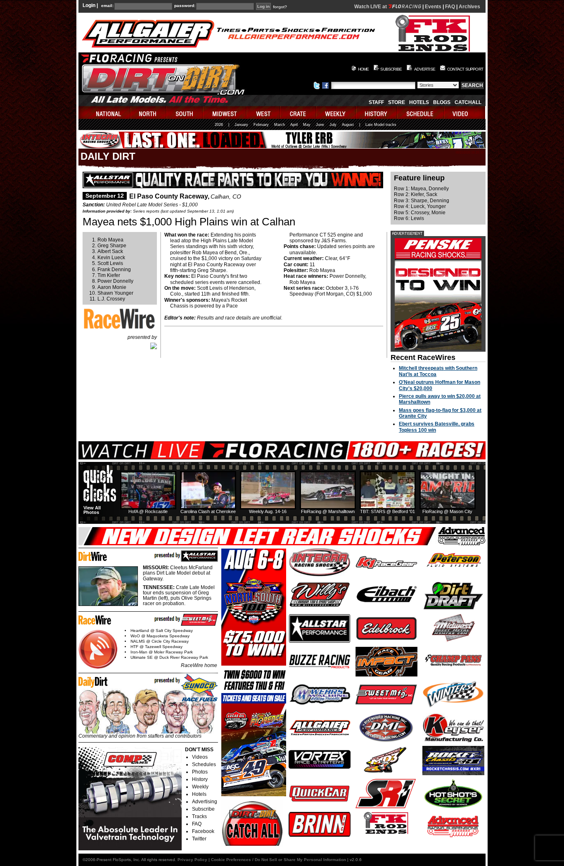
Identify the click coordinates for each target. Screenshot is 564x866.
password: (184, 6)
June (320, 125)
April (294, 125)
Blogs (441, 102)
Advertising (204, 801)
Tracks (199, 816)
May (306, 125)
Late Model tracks (380, 125)
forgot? (280, 7)
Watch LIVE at (371, 6)
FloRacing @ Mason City (447, 511)
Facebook (203, 831)
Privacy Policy (192, 859)
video (464, 112)
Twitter (199, 839)
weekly (336, 112)
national (104, 112)
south (185, 112)
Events (433, 6)
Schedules (204, 764)
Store (396, 102)
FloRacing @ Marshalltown (328, 511)
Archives (469, 6)
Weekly (200, 787)
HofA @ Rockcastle (148, 511)
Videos (200, 757)
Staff (376, 102)
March (279, 125)
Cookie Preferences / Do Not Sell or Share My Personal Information (278, 859)
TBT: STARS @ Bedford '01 (387, 511)
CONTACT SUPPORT (465, 69)
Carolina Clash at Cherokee (208, 511)
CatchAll (468, 102)
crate (298, 112)
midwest (225, 112)
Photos (200, 772)
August (348, 125)
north (149, 112)
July (333, 125)
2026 (219, 125)
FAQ (450, 6)
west (263, 112)
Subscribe (203, 809)
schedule (421, 112)
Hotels (419, 102)
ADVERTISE (424, 69)
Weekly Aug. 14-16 (268, 511)
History (200, 779)
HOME (363, 69)
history (377, 112)
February (261, 125)
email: (107, 6)
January (241, 125)
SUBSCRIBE (391, 69)
